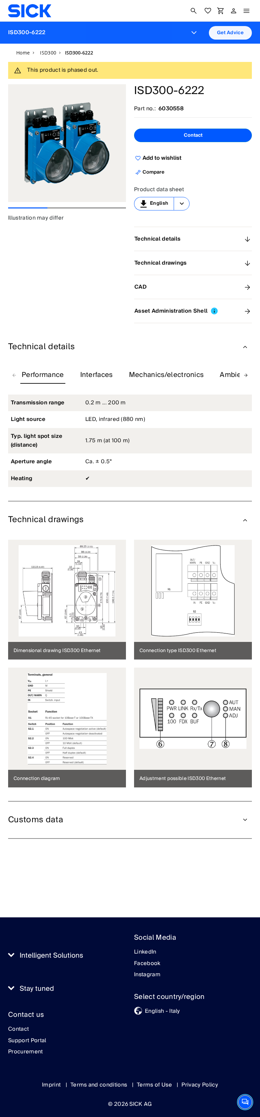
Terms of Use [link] (155, 1085)
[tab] (42, 375)
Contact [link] (18, 1029)
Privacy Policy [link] (199, 1085)
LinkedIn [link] (145, 952)
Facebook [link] (147, 963)
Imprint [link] (52, 1085)
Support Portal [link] (27, 1040)
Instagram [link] (147, 974)
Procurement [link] (25, 1052)
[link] (29, 11)
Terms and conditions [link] (99, 1085)
